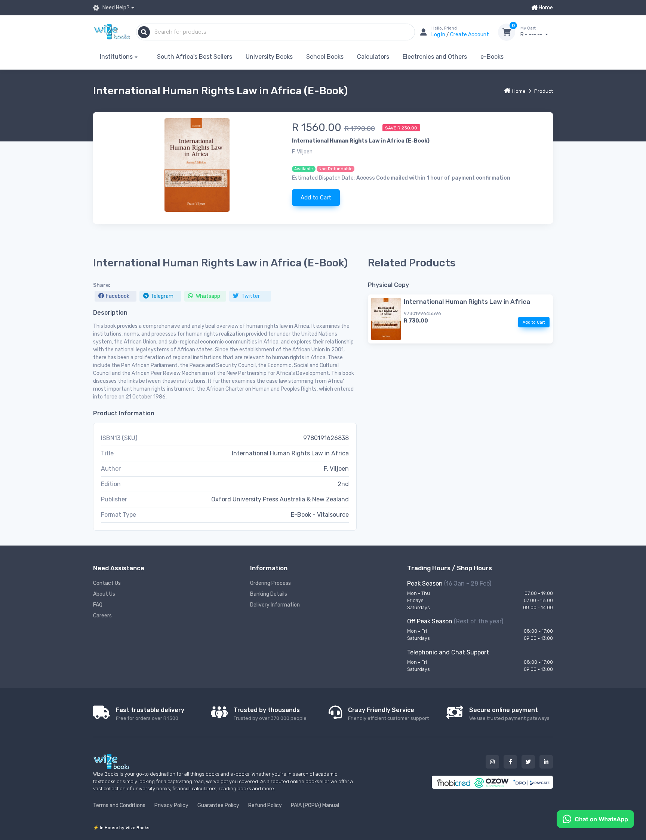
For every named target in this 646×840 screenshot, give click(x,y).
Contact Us (107, 583)
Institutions (116, 56)
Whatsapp (207, 296)
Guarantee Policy (218, 805)
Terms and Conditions (119, 805)
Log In (438, 34)
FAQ (97, 605)
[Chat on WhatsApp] (595, 818)
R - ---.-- (532, 32)
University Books (269, 56)
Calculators (373, 56)
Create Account (469, 34)
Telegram (162, 296)
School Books (325, 56)
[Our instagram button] (492, 762)
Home (545, 7)
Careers (102, 616)
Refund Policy (265, 805)
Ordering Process (270, 583)
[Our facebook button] (510, 762)
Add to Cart (316, 197)
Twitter (250, 296)
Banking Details (268, 594)
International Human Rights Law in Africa (467, 301)
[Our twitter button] (528, 762)
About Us (104, 594)
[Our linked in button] (546, 762)
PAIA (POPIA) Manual (315, 805)
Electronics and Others (435, 56)
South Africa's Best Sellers (194, 56)
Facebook (117, 296)
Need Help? (115, 7)
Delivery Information (275, 605)
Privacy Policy (171, 805)
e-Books (492, 56)
